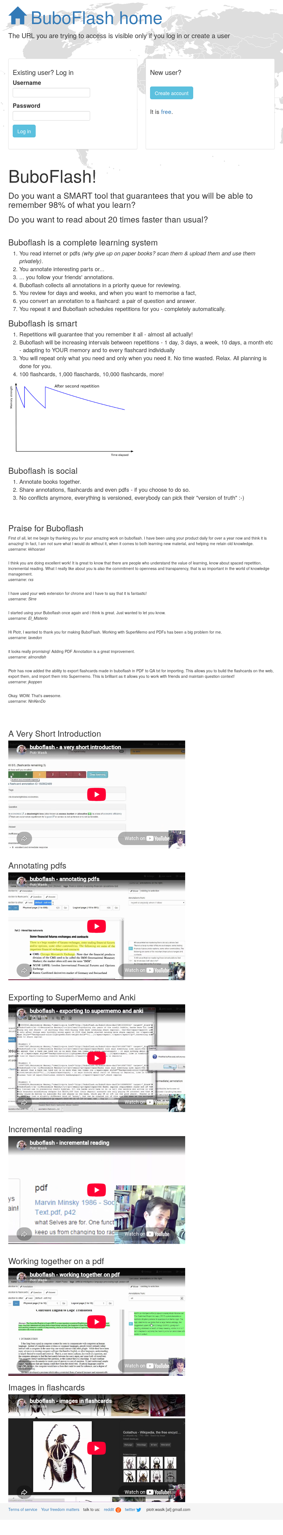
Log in (24, 131)
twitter (131, 1509)
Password (26, 105)
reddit (109, 1509)
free (166, 111)
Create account (171, 92)
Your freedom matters (60, 1509)
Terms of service (22, 1509)
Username (27, 83)
